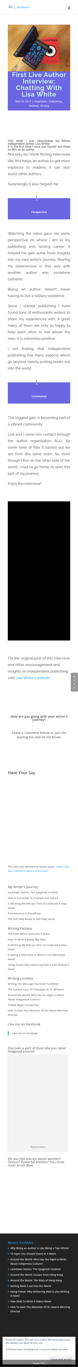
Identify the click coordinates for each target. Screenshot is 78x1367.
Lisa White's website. (33, 678)
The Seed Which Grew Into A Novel (29, 934)
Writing (44, 105)
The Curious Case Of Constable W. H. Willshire (36, 989)
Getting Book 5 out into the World (30, 1286)
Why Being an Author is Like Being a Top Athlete (39, 1248)
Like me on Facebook (24, 1024)
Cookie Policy (12, 1352)
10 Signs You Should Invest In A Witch (33, 1253)
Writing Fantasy (20, 928)
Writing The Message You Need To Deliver (33, 984)
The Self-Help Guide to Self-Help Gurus (31, 919)
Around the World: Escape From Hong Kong (36, 1274)
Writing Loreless (20, 978)
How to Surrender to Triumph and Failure (33, 898)
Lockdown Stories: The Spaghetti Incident (33, 892)
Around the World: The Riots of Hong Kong (36, 1280)
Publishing (55, 101)
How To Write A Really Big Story (27, 939)
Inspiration (40, 101)
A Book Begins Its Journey (23, 1005)
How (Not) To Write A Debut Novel (30, 1301)
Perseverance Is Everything (24, 913)
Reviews (34, 105)
